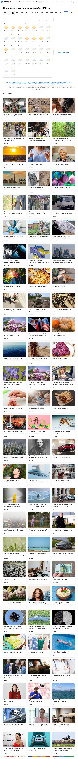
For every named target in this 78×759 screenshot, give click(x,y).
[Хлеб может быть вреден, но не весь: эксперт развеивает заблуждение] (63, 401)
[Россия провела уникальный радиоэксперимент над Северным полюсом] (39, 499)
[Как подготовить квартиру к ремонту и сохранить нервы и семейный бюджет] (39, 572)
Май (36, 13)
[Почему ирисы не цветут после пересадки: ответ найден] (14, 377)
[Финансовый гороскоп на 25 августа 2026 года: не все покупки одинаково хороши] (39, 426)
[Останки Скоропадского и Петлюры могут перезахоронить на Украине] (39, 450)
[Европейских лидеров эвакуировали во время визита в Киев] (39, 255)
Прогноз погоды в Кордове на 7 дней (62, 82)
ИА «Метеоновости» (72, 758)
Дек (71, 13)
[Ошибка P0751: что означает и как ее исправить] (39, 743)
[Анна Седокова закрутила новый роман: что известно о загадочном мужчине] (14, 743)
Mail (2, 758)
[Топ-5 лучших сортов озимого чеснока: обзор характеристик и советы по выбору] (14, 597)
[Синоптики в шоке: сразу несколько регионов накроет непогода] (39, 206)
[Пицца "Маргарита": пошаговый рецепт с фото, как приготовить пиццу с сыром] (39, 279)
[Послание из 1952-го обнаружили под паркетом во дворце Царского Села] (39, 109)
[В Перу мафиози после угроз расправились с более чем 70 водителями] (63, 475)
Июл (46, 13)
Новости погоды (39, 83)
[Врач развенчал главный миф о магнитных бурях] (14, 694)
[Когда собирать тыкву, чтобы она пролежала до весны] (63, 328)
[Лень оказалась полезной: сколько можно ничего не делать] (63, 279)
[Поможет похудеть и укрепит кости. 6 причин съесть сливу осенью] (63, 182)
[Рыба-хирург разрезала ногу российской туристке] (39, 548)
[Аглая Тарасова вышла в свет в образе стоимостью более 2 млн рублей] (39, 597)
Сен (56, 13)
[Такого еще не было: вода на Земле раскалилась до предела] (14, 157)
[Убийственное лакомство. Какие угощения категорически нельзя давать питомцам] (63, 109)
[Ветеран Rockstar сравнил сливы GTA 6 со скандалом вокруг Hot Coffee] (39, 670)
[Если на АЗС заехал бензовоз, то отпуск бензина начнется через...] (14, 426)
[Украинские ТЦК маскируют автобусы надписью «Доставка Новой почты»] (63, 206)
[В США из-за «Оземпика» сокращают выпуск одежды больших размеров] (39, 645)
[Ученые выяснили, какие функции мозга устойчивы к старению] (63, 621)
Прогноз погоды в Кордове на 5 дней (38, 82)
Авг (51, 13)
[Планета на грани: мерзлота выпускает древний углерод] (63, 231)
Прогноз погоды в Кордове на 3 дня (16, 82)
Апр (32, 13)
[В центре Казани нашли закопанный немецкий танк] (39, 182)
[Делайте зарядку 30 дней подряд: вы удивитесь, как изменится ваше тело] (39, 523)
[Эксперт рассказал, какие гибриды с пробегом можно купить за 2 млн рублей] (63, 450)
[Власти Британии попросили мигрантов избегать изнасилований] (14, 182)
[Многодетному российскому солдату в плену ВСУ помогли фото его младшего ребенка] (14, 109)
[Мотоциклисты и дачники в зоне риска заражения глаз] (39, 231)
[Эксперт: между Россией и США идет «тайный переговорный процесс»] (39, 328)
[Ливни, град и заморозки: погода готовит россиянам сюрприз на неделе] (14, 450)
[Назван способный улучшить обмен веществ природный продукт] (14, 621)
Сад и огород (50, 83)
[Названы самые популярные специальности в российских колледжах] (63, 670)
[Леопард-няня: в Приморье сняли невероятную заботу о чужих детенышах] (63, 133)
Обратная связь (56, 758)
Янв (17, 13)
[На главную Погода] (7, 2)
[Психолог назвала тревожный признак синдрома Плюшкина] (63, 304)
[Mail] (2, 2)
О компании (7, 758)
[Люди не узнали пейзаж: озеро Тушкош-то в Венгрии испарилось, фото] (14, 572)
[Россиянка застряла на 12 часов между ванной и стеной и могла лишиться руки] (14, 231)
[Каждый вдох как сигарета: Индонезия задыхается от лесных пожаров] (14, 523)
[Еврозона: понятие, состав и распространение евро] (63, 572)
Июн (41, 13)
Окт (61, 13)
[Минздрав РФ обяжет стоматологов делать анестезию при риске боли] (39, 475)
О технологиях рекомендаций (45, 758)
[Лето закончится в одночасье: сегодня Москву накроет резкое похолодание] (63, 255)
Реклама (13, 758)
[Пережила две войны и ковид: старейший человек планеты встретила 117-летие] (63, 157)
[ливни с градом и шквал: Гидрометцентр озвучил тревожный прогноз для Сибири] (14, 499)
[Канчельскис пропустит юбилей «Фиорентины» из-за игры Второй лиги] (63, 523)
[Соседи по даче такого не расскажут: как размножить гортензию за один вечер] (14, 328)
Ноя (66, 13)
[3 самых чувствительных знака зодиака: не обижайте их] (39, 401)
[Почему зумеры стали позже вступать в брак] (14, 304)
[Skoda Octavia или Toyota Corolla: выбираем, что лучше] (63, 548)
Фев (22, 13)
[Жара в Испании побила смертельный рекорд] (14, 475)
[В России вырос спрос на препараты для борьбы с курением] (39, 157)
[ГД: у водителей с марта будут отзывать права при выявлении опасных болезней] (63, 377)
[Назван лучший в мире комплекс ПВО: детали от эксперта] (63, 743)
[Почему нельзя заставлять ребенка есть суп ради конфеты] (39, 133)
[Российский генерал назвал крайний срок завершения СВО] (39, 304)
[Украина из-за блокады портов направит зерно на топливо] (39, 353)
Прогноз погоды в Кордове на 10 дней (22, 83)
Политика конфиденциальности (31, 758)
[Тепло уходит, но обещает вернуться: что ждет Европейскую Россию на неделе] (14, 548)
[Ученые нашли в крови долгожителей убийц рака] (14, 255)
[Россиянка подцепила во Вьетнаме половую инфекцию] (14, 206)
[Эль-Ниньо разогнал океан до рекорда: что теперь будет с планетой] (14, 353)
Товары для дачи (61, 83)
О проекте (20, 758)
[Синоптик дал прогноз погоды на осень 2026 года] (14, 133)
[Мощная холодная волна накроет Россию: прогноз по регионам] (14, 279)
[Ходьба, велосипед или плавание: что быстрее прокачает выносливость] (63, 645)
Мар (27, 13)
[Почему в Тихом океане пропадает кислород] (63, 694)
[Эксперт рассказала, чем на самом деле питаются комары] (63, 426)
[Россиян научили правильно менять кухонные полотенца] (63, 719)
